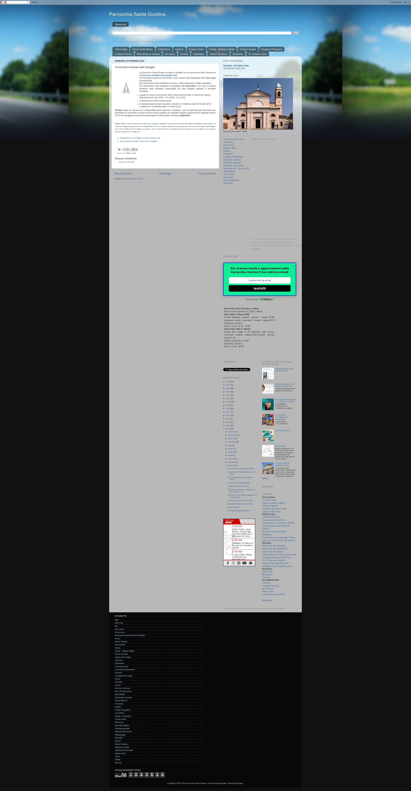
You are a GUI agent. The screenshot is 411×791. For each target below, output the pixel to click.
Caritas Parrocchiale (123, 657)
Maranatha (267, 574)
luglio (230, 445)
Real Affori (119, 738)
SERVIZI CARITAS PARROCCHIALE (282, 464)
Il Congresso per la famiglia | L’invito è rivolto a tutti (140, 138)
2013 (228, 425)
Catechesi (228, 154)
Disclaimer (238, 54)
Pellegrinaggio (120, 735)
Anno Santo (228, 174)
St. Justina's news (258, 54)
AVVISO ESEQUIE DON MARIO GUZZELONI (284, 385)
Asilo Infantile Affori (271, 517)
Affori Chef (119, 623)
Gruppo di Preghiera (271, 49)
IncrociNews (268, 588)
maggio (231, 452)
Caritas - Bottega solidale (222, 49)
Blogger (240, 783)
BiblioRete (267, 600)
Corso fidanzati (233, 507)
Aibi (116, 626)
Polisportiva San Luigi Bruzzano (277, 566)
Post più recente (123, 173)
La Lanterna (119, 713)
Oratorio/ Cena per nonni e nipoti (240, 500)
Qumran (266, 577)
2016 (228, 415)
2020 (228, 402)
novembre (232, 435)
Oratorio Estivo (196, 49)
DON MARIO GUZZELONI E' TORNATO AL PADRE (285, 401)
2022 (228, 395)
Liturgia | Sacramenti (233, 157)
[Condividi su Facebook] (133, 149)
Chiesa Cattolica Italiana (273, 503)
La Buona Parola (123, 54)
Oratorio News (230, 148)
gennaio (231, 465)
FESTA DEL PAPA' (282, 431)
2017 (228, 412)
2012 (228, 429)
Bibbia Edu (267, 571)
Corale (117, 679)
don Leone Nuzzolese (123, 691)
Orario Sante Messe (142, 49)
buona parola (120, 645)
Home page (121, 49)
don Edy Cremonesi (122, 688)
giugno (231, 449)
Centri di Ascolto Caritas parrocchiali (279, 554)
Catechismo (164, 49)
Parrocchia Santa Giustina (137, 14)
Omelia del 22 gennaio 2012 (238, 486)
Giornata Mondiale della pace (238, 511)
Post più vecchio (207, 173)
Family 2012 (148, 126)
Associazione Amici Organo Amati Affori (130, 635)
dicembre (232, 432)
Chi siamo (170, 54)
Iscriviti (260, 288)
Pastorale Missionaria (123, 732)
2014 (228, 422)
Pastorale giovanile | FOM (274, 509)
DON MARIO (120, 694)
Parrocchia (228, 145)
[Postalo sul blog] (127, 149)
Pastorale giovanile (232, 162)
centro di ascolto (121, 666)
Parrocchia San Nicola (272, 551)
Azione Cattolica (121, 642)
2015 (228, 419)
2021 (228, 398)
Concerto (118, 673)
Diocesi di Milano (195, 124)
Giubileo (118, 707)
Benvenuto (120, 24)
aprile (230, 455)
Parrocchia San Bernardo (273, 546)
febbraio (231, 462)
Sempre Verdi (120, 753)
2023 (228, 392)
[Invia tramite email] (124, 149)
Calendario (198, 54)
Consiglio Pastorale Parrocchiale (240, 504)
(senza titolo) (280, 446)
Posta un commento (127, 162)
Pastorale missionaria (233, 165)
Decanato (227, 183)
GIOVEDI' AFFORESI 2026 (236, 66)
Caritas (226, 151)
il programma (175, 129)
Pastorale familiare (232, 160)
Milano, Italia (131, 153)
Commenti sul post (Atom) (133, 179)
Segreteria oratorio (122, 747)
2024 (228, 388)
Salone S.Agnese (121, 744)
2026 (228, 382)
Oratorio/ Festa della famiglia (238, 483)
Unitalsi (117, 759)
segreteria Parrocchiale (124, 750)
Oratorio (179, 49)
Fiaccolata (228, 177)
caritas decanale (121, 654)
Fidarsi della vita (121, 701)
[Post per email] (119, 149)
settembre (232, 442)
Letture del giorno (218, 54)
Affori (117, 620)
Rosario (118, 741)
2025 (228, 385)
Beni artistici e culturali (148, 54)
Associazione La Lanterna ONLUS (278, 523)
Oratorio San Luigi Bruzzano (275, 563)
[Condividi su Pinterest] (136, 149)
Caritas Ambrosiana (271, 511)
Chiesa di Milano (270, 506)
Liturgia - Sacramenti (123, 716)
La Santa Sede (269, 500)
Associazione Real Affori (273, 520)
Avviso (117, 638)
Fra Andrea (119, 704)
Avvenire (147, 124)
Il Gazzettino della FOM (273, 594)
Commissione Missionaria (125, 669)
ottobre (231, 438)
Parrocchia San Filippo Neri (275, 548)
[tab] (231, 521)
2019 (228, 405)
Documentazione (231, 180)
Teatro (117, 756)
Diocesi (118, 685)
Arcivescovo (120, 632)
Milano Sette (120, 124)
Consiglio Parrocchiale (123, 676)
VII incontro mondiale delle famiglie (156, 75)
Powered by (251, 299)
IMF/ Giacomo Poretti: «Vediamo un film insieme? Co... (241, 491)
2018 (228, 409)
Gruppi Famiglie (248, 49)
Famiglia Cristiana (270, 586)
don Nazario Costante (123, 697)
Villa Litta (118, 763)
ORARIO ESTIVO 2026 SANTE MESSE (284, 370)
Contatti (184, 54)
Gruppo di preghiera (122, 710)
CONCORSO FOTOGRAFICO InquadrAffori (282, 417)
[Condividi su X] (130, 149)
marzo (230, 459)
